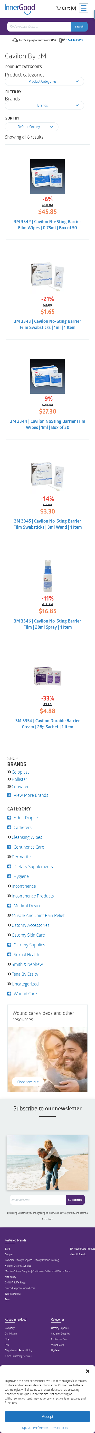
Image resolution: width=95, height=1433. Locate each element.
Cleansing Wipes (27, 837)
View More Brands (31, 795)
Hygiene (21, 876)
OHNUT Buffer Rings (15, 1282)
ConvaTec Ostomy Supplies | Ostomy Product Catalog (32, 1260)
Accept (47, 1416)
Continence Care (29, 847)
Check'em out (27, 1081)
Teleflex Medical (13, 1293)
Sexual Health (26, 954)
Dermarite (21, 857)
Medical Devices (28, 905)
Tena (7, 1299)
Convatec (20, 786)
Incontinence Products (33, 896)
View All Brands (78, 1254)
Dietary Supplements (33, 866)
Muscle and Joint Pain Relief (38, 915)
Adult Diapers (26, 817)
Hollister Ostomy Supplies (18, 1265)
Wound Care (25, 993)
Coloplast (20, 772)
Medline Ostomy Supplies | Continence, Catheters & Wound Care (37, 1271)
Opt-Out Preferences (35, 1428)
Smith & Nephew (27, 964)
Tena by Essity (25, 974)
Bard (7, 1248)
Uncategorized (25, 984)
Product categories (25, 74)
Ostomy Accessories (30, 925)
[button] (87, 1371)
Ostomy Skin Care (28, 935)
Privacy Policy (59, 1428)
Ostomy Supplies (29, 945)
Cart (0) (69, 8)
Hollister (19, 779)
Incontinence (24, 886)
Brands (12, 98)
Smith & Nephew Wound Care (20, 1288)
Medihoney (10, 1277)
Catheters (23, 827)
